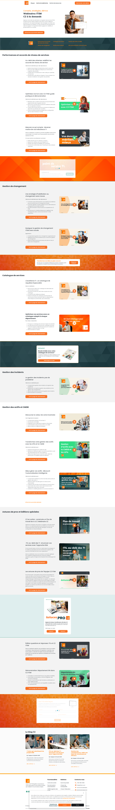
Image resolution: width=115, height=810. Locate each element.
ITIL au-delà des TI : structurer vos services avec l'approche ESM (56, 752)
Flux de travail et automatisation (51, 786)
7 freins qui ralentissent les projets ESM (35, 751)
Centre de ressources (55, 3)
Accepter (65, 805)
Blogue (33, 3)
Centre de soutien (51, 782)
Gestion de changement (44, 45)
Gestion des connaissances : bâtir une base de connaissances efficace (79, 753)
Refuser (77, 805)
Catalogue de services (58, 41)
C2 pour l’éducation (65, 789)
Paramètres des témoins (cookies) (53, 805)
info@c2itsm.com (81, 785)
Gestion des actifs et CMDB (75, 41)
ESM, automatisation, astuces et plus (78, 45)
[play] (74, 70)
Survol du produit (65, 782)
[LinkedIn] (29, 792)
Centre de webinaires (42, 3)
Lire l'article (30, 763)
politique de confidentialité (69, 798)
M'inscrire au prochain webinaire (33, 502)
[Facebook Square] (27, 792)
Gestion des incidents (58, 45)
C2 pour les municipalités (64, 786)
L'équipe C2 (31, 755)
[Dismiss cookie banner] (83, 793)
